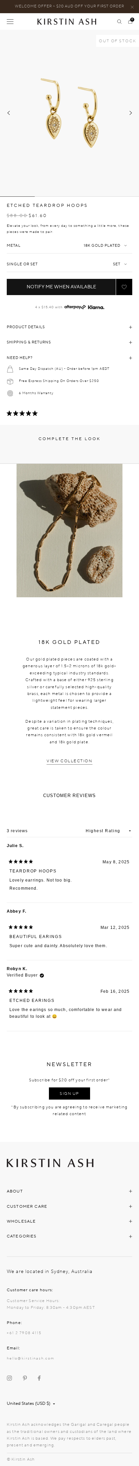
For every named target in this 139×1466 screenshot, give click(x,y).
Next (130, 113)
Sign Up (69, 1093)
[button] (124, 287)
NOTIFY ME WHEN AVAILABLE (61, 287)
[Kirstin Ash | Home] (69, 21)
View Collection (69, 761)
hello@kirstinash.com (30, 1358)
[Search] (119, 21)
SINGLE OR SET (22, 264)
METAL (14, 245)
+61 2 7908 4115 (24, 1333)
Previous (8, 113)
